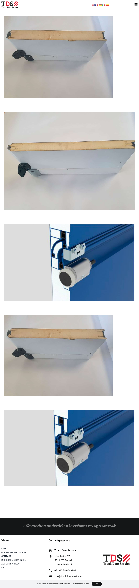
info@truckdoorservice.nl (68, 576)
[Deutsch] (100, 4)
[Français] (97, 4)
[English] (93, 4)
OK (97, 584)
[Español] (107, 4)
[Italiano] (104, 4)
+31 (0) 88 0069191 (65, 570)
